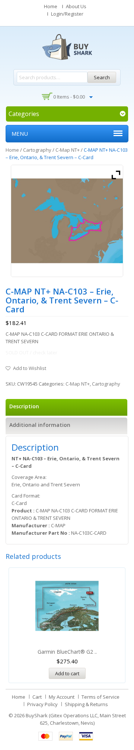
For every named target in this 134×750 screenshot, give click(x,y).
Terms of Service (100, 696)
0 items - (69, 96)
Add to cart (67, 673)
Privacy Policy (42, 704)
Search (102, 77)
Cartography (37, 150)
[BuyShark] (67, 47)
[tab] (66, 407)
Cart (37, 696)
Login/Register (67, 13)
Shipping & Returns (86, 704)
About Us (76, 6)
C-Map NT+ (67, 150)
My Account (61, 696)
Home (50, 6)
